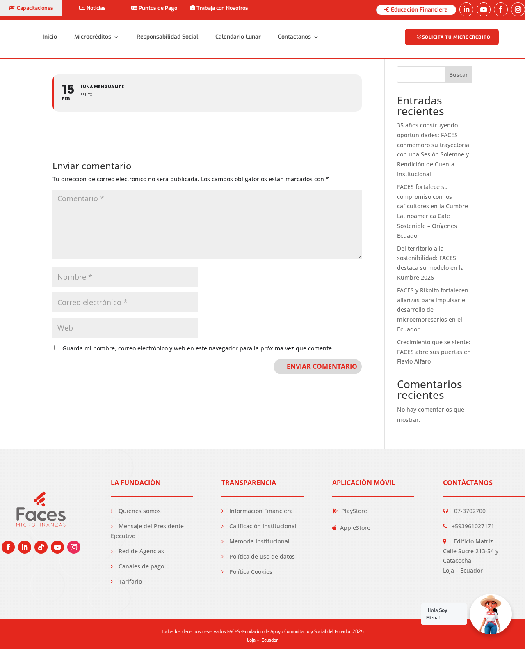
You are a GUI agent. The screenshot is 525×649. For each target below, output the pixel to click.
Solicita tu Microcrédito (456, 36)
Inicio (50, 37)
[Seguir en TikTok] (41, 547)
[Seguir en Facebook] (501, 9)
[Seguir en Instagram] (518, 9)
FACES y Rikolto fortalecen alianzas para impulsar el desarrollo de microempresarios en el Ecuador (432, 309)
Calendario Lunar (238, 37)
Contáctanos (294, 37)
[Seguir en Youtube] (484, 9)
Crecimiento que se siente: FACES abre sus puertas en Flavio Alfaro (434, 352)
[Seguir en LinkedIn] (466, 9)
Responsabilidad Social (167, 37)
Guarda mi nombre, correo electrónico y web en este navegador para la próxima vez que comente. (197, 348)
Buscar (458, 74)
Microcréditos (92, 37)
